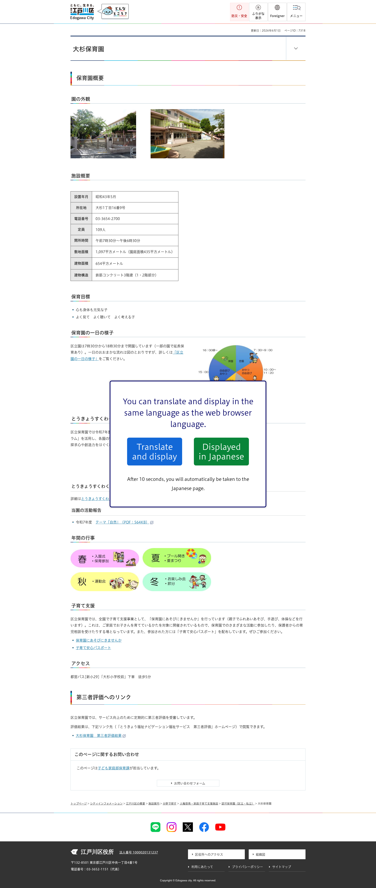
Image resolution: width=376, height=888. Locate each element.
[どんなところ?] (113, 12)
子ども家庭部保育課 (113, 768)
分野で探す (169, 803)
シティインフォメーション (106, 803)
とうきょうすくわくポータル (103, 498)
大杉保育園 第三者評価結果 (99, 735)
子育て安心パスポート (93, 648)
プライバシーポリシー (247, 866)
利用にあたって (202, 866)
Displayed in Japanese (221, 451)
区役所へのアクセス (209, 854)
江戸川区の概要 (135, 803)
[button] (277, 12)
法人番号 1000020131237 (138, 852)
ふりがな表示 (258, 15)
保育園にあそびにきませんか (99, 640)
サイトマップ (281, 866)
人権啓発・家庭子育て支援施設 (199, 803)
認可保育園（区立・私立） (237, 803)
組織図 (260, 854)
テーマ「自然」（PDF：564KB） (122, 522)
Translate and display (154, 451)
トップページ (78, 803)
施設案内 (153, 803)
